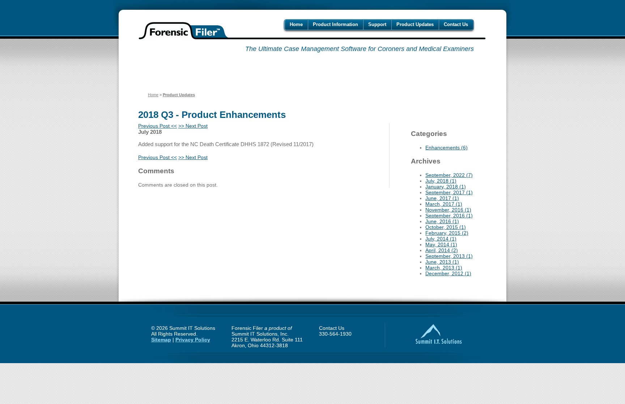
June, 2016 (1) (442, 221)
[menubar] (379, 24)
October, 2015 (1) (445, 227)
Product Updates (415, 24)
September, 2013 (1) (449, 256)
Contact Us (456, 24)
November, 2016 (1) (448, 210)
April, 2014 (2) (441, 250)
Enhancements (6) (446, 147)
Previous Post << (157, 126)
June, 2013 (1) (442, 262)
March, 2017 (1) (443, 204)
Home (296, 24)
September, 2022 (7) (449, 175)
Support (377, 24)
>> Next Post (193, 126)
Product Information (335, 24)
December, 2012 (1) (448, 273)
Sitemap (161, 340)
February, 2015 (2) (446, 233)
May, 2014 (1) (441, 244)
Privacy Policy (192, 340)
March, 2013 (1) (443, 268)
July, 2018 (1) (440, 181)
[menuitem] (296, 24)
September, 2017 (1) (449, 192)
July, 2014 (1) (440, 239)
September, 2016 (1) (449, 215)
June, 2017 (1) (442, 198)
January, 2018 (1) (445, 187)
